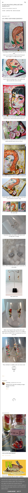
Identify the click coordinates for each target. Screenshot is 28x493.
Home (3, 10)
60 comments (8, 455)
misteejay (8, 382)
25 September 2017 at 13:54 (16, 382)
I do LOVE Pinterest (9, 453)
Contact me (9, 10)
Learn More (11, 491)
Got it (19, 491)
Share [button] (3, 375)
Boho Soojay (16, 10)
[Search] (25, 2)
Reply (7, 388)
